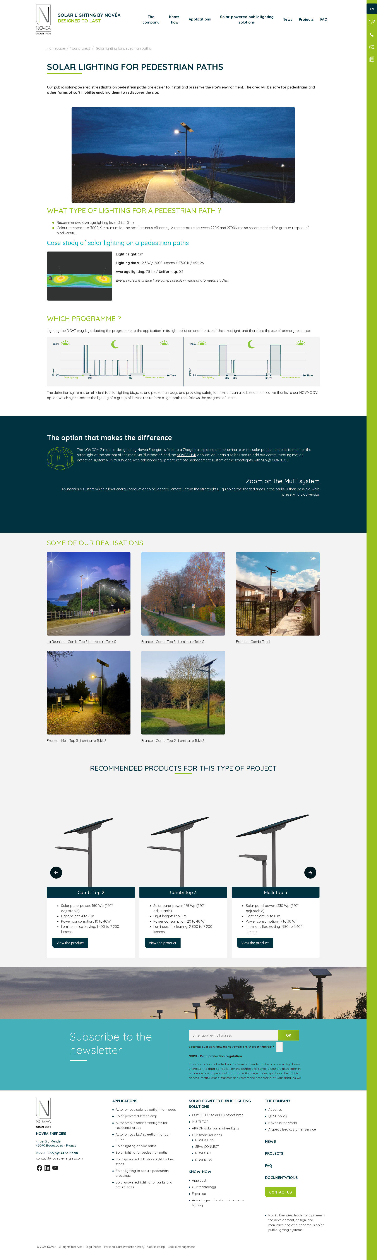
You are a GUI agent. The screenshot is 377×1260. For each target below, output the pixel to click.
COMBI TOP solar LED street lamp (217, 1115)
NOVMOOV (115, 460)
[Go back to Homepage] (43, 19)
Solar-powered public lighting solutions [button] (247, 19)
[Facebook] (39, 1168)
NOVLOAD (203, 1153)
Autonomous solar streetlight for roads (146, 1109)
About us (275, 1109)
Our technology (204, 1187)
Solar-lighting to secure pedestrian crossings (142, 1173)
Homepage (56, 48)
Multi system (301, 481)
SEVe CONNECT (207, 1146)
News (287, 19)
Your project (80, 48)
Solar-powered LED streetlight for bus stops (145, 1161)
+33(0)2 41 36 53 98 (63, 1153)
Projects (306, 19)
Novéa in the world (282, 1123)
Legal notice (93, 1246)
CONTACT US (280, 1192)
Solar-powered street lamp (136, 1116)
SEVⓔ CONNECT (274, 460)
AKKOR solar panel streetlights (215, 1128)
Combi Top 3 (91, 892)
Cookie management (181, 1246)
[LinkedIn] (47, 1168)
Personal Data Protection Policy (124, 1246)
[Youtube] (55, 1168)
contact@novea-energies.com (59, 1158)
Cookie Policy (156, 1246)
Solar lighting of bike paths (136, 1146)
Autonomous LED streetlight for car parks (143, 1136)
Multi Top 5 (183, 892)
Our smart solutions (207, 1135)
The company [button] (150, 19)
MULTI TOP (200, 1122)
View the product (70, 943)
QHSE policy (277, 1116)
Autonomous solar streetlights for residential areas (142, 1125)
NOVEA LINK (186, 455)
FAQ (323, 19)
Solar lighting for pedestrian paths (142, 1152)
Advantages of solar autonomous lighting (218, 1202)
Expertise (199, 1194)
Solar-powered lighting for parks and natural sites (144, 1184)
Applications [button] (200, 19)
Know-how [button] (174, 19)
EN (372, 9)
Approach (199, 1180)
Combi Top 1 (276, 877)
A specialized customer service (292, 1129)
